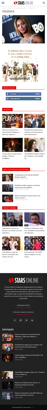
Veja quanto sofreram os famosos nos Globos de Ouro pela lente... (12, 230)
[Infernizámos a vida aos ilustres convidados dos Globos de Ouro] (12, 243)
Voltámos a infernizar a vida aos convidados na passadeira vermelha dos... (34, 230)
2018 (26, 249)
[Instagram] (20, 320)
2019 (4, 249)
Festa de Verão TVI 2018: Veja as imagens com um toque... (33, 254)
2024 (4, 225)
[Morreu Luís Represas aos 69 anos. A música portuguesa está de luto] (7, 385)
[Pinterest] (26, 320)
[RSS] (32, 320)
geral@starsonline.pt (23, 314)
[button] (44, 3)
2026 (4, 127)
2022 (26, 225)
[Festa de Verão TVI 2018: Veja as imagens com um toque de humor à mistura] (34, 243)
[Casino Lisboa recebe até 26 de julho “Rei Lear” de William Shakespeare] (12, 145)
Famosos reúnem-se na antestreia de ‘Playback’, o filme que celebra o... (11, 132)
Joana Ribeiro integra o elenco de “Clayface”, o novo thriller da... (34, 156)
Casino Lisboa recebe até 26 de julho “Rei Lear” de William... (11, 156)
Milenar (32, 407)
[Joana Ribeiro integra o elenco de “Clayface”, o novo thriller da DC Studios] (34, 145)
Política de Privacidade (23, 307)
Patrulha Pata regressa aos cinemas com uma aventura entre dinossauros (33, 132)
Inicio (3, 8)
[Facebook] (15, 320)
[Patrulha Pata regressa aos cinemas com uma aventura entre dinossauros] (34, 121)
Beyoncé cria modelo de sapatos (16, 8)
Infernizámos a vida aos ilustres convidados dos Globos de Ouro (10, 254)
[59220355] (23, 43)
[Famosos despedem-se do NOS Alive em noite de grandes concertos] (7, 395)
